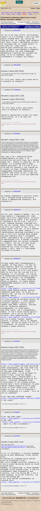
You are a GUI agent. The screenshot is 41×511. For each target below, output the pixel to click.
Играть (19, 2)
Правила (33, 8)
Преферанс (36, 12)
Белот (3, 14)
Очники (30, 14)
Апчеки (8, 14)
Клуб (11, 12)
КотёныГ (17, 341)
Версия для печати (34, 27)
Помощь (38, 8)
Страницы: (21, 22)
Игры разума (17, 12)
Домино (19, 14)
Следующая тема (32, 498)
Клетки (29, 12)
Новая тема (4, 23)
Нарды (13, 14)
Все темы (4, 22)
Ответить (10, 22)
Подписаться (29, 26)
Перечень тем (21, 498)
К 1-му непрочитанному (32, 23)
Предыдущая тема (9, 498)
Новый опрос (12, 23)
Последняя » (35, 22)
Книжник (17, 90)
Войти (36, 3)
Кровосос (17, 210)
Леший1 (17, 412)
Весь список (5, 12)
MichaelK (17, 30)
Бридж (24, 12)
